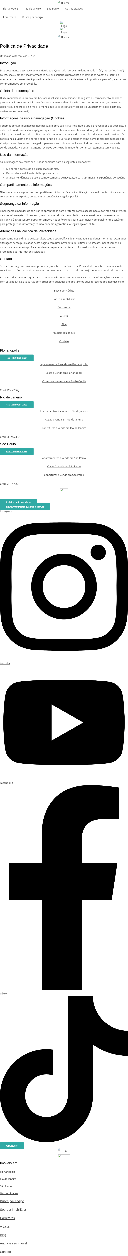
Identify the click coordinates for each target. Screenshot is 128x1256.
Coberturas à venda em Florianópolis (64, 381)
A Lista (64, 316)
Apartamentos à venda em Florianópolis (64, 364)
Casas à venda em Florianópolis (64, 373)
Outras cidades (74, 8)
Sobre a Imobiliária (64, 299)
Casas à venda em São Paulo (64, 466)
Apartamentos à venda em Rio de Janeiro (64, 411)
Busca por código (32, 17)
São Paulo (53, 8)
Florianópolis (10, 8)
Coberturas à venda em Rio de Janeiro (64, 428)
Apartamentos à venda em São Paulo (64, 458)
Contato (64, 341)
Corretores (9, 17)
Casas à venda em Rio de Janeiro (64, 419)
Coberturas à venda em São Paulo (64, 475)
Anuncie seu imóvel (64, 333)
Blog (64, 324)
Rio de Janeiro (33, 8)
